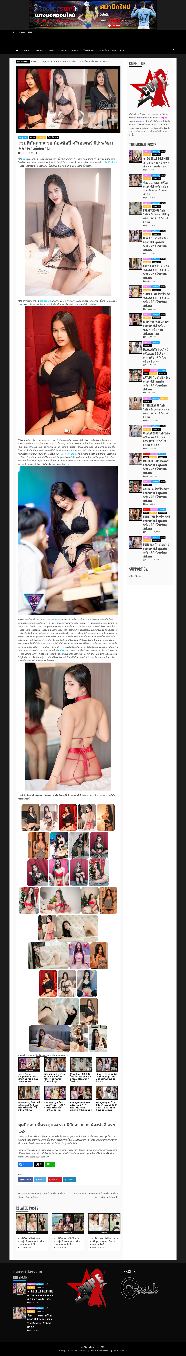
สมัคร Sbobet (135, 576)
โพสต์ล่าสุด (89, 50)
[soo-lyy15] (60, 900)
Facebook (26, 1179)
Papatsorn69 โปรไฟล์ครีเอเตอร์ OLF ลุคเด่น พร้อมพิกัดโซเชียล (80, 1078)
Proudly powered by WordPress (73, 1350)
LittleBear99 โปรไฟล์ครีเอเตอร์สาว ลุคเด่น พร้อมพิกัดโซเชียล (156, 411)
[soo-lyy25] (86, 983)
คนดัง (32, 137)
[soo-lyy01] (30, 817)
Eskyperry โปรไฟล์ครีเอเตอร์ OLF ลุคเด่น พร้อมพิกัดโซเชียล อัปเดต (29, 1106)
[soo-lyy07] (59, 845)
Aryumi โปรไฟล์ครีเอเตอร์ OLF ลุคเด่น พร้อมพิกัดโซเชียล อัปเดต (156, 383)
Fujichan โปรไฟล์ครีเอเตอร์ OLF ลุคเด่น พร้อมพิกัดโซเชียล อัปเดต (156, 550)
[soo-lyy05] (105, 817)
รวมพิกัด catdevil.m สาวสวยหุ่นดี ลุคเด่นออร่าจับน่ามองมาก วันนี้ (31, 1241)
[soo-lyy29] (79, 1039)
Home (26, 50)
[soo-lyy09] (99, 845)
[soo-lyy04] (86, 817)
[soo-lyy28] (49, 1039)
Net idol (51, 50)
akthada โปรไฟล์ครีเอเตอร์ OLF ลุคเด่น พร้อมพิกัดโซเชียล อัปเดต (156, 494)
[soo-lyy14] (28, 900)
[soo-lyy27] (88, 1011)
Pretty (75, 50)
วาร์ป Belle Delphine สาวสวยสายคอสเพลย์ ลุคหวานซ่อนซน (28, 1078)
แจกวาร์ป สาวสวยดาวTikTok (112, 50)
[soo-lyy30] (98, 1039)
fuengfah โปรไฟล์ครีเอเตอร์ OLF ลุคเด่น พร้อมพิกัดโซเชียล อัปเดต (156, 522)
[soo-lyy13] (98, 873)
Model (64, 50)
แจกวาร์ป (41, 137)
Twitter (41, 1179)
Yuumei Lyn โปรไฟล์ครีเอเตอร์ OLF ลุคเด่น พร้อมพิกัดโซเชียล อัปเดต (54, 1106)
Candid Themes (120, 1350)
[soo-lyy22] (99, 956)
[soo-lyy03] (68, 817)
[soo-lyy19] (77, 928)
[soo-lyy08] (79, 845)
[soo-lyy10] (37, 873)
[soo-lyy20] (48, 956)
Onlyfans (39, 50)
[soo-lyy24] (67, 983)
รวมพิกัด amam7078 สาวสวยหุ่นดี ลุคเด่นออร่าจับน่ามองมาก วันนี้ (67, 1241)
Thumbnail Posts (143, 144)
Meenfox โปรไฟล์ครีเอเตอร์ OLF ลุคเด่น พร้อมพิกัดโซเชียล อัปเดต (156, 467)
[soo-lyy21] (79, 956)
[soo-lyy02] (49, 817)
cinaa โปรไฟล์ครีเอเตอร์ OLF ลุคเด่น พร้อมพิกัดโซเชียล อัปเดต (106, 1078)
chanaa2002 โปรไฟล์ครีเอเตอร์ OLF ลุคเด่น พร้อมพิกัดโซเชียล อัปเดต (156, 439)
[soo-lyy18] (47, 928)
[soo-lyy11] (58, 873)
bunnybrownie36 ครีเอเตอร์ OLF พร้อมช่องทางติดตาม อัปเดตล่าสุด (81, 1106)
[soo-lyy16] (90, 900)
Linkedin (70, 1179)
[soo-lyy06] (39, 845)
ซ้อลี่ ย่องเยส (82, 795)
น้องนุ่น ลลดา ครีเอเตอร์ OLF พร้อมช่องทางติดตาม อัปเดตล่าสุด (54, 1078)
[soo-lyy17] (108, 900)
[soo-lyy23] (48, 983)
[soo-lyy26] (58, 1011)
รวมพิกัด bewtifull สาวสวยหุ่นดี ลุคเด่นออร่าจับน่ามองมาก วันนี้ (104, 1241)
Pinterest (55, 1179)
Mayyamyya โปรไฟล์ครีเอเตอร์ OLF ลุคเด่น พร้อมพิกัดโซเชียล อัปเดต (106, 1106)
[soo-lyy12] (79, 873)
